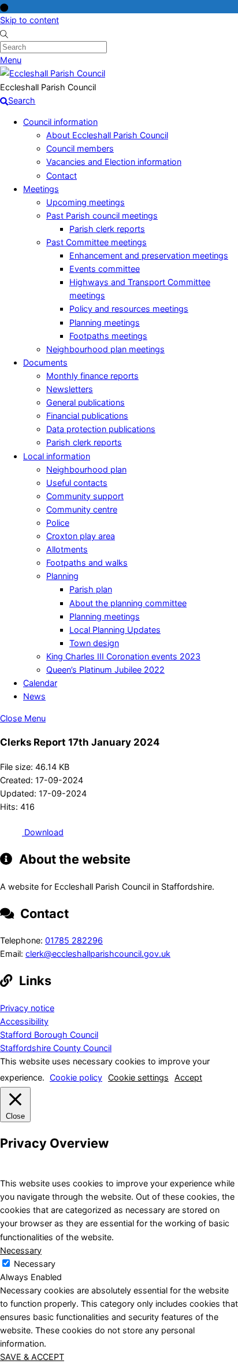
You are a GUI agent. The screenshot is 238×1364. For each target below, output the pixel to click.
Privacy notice (27, 1008)
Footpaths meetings (108, 336)
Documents (45, 362)
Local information (56, 456)
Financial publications (87, 416)
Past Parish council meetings (102, 215)
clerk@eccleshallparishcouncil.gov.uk (97, 954)
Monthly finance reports (92, 376)
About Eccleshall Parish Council (107, 135)
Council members (80, 148)
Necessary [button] (21, 1250)
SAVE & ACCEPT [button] (32, 1357)
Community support (85, 496)
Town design (94, 643)
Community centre (81, 509)
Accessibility (24, 1021)
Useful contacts (76, 483)
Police (57, 523)
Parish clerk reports (107, 229)
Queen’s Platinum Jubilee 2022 (105, 669)
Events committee (104, 269)
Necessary (34, 1264)
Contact (61, 175)
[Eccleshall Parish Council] (52, 73)
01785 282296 (74, 940)
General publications (85, 402)
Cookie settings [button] (138, 1077)
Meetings (41, 189)
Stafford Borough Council (49, 1034)
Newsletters (69, 389)
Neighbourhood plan (86, 469)
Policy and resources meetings (128, 309)
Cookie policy (76, 1077)
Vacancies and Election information (113, 162)
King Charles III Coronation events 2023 (123, 656)
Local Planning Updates (115, 630)
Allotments (67, 549)
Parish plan (90, 589)
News (34, 696)
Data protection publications (100, 429)
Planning (62, 576)
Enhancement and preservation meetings (148, 255)
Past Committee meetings (96, 242)
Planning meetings (104, 322)
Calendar (40, 683)
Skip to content (29, 20)
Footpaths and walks (87, 562)
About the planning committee (128, 603)
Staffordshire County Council (55, 1048)
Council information (60, 122)
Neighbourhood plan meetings (105, 349)
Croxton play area (80, 536)
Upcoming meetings (85, 202)
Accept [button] (188, 1077)
